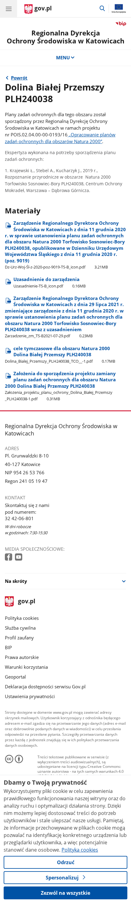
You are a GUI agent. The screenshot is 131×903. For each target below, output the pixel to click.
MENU (63, 57)
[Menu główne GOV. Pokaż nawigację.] (8, 8)
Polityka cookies (22, 618)
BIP (8, 647)
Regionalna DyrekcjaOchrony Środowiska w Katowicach (65, 36)
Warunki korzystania (26, 667)
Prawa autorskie (22, 657)
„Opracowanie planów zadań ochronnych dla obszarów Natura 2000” (60, 137)
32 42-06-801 (19, 518)
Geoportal (15, 677)
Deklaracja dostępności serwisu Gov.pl (45, 686)
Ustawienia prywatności (30, 696)
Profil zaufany (19, 638)
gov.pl (26, 601)
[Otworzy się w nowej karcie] (9, 557)
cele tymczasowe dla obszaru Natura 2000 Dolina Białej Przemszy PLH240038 (60, 354)
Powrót (19, 78)
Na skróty (16, 581)
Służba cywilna (20, 628)
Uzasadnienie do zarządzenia (49, 282)
